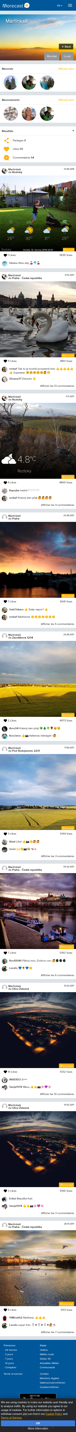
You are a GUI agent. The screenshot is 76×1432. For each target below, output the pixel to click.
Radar (43, 1345)
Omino (13, 262)
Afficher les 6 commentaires (57, 975)
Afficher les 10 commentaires (57, 1094)
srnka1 (13, 368)
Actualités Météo (49, 1363)
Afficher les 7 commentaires (57, 1332)
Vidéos (44, 1350)
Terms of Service (11, 1417)
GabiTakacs (16, 609)
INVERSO (15, 1079)
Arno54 (14, 728)
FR (59, 5)
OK (38, 1423)
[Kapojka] (11, 114)
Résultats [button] (7, 130)
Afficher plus (66, 68)
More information (38, 1428)
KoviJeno (15, 735)
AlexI (12, 841)
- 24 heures (10, 1350)
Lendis (13, 967)
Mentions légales (49, 1378)
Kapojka (14, 490)
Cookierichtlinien (49, 1387)
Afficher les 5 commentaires (57, 624)
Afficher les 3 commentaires (57, 856)
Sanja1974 (15, 1086)
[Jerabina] (29, 114)
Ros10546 (15, 960)
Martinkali (14, 169)
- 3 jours (8, 1354)
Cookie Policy (54, 1414)
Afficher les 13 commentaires (57, 386)
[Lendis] (29, 82)
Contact (44, 1374)
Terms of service (13, 1374)
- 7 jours (8, 1359)
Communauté (47, 1367)
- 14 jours (9, 1363)
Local (67, 56)
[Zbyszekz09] (47, 82)
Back (67, 46)
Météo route (47, 1354)
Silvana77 (15, 378)
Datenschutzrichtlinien (52, 1383)
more (12, 848)
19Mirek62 (15, 1317)
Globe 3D (45, 1359)
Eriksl (12, 1198)
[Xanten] (11, 82)
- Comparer (10, 1367)
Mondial (52, 56)
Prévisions (9, 1345)
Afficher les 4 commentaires (57, 505)
